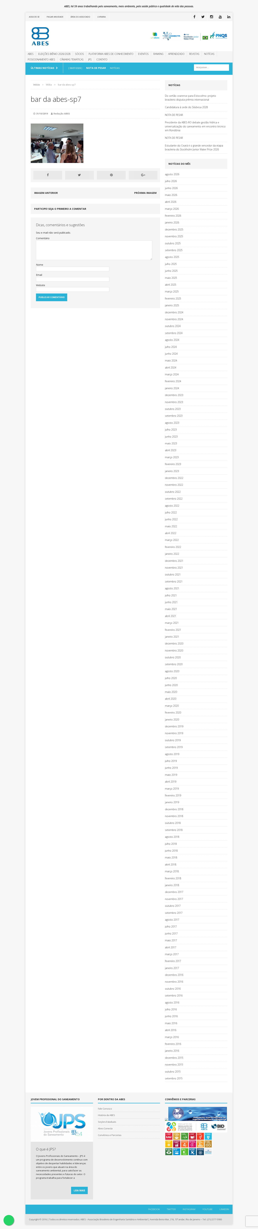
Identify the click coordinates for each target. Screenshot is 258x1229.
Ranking (158, 54)
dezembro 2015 (174, 1057)
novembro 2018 (174, 816)
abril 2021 (170, 616)
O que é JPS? (46, 1149)
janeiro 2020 (172, 719)
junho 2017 (171, 933)
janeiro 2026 (172, 222)
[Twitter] (203, 17)
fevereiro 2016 (173, 1044)
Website (40, 285)
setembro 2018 (174, 830)
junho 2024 (171, 353)
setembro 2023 (174, 415)
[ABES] (58, 36)
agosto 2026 (172, 174)
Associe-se (34, 16)
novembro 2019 (174, 733)
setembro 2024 (174, 333)
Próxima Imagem (145, 192)
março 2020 (172, 705)
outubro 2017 (173, 905)
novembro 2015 (174, 1064)
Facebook (154, 1209)
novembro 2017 (174, 899)
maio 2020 (171, 692)
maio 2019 (171, 774)
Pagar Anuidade (55, 16)
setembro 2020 (174, 664)
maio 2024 (171, 360)
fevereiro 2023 (173, 464)
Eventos (143, 54)
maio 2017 (171, 940)
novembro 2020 (174, 650)
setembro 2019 (174, 747)
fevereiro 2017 (173, 961)
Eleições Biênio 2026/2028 (54, 54)
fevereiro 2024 (173, 381)
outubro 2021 (173, 574)
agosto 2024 (172, 340)
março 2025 (172, 291)
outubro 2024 (173, 326)
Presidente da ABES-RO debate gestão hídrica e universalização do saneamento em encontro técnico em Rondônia (195, 126)
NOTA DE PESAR (174, 115)
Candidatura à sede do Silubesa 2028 (186, 107)
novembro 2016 (174, 981)
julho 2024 (171, 347)
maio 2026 (171, 195)
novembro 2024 (174, 319)
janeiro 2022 (172, 553)
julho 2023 (171, 429)
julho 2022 (171, 512)
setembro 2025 (174, 250)
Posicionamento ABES (41, 59)
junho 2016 (171, 1016)
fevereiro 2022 (173, 547)
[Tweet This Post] (79, 175)
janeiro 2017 (172, 968)
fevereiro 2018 (173, 878)
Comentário (42, 238)
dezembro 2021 (174, 560)
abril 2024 (170, 367)
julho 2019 (171, 761)
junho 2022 (171, 519)
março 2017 (172, 954)
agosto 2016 (172, 1002)
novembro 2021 (174, 567)
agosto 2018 (172, 836)
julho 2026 (171, 181)
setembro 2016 (174, 995)
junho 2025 (171, 270)
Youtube (207, 1209)
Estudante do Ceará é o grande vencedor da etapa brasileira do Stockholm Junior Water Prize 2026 (194, 147)
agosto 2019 (172, 754)
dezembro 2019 (174, 726)
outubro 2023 (173, 409)
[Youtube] (220, 17)
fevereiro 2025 (173, 298)
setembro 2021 (174, 581)
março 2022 (172, 540)
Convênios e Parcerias (109, 1135)
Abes (31, 54)
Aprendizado (176, 54)
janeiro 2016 (172, 1050)
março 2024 (172, 374)
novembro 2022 (174, 484)
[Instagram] (211, 17)
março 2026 (172, 208)
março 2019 (172, 788)
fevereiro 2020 (173, 712)
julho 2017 (171, 926)
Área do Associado (80, 16)
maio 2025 (171, 277)
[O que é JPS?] (62, 1139)
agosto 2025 (172, 257)
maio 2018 (171, 857)
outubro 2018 (173, 823)
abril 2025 (170, 284)
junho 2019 (171, 767)
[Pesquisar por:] (211, 67)
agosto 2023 (172, 422)
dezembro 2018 (174, 809)
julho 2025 (171, 264)
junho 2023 (171, 436)
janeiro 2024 (172, 388)
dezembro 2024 (174, 312)
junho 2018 (171, 850)
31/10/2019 (42, 113)
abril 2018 (170, 864)
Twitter (171, 1209)
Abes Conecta (105, 1128)
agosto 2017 (172, 919)
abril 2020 (170, 698)
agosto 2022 (172, 505)
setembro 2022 (174, 498)
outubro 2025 (173, 243)
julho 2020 (171, 678)
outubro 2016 (173, 988)
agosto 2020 (172, 671)
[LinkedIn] (229, 17)
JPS (90, 59)
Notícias (209, 54)
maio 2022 (171, 526)
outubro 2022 (173, 491)
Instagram (189, 1209)
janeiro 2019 (172, 802)
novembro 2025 (174, 236)
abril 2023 (170, 450)
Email (39, 274)
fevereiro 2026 (173, 215)
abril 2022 (170, 533)
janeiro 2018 (172, 885)
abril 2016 (170, 1030)
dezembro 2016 (174, 975)
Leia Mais (79, 1190)
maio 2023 (171, 443)
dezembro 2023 (174, 395)
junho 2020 (171, 685)
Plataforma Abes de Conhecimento (111, 54)
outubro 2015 (173, 1071)
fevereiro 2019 (173, 795)
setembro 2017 (174, 912)
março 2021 (172, 622)
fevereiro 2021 (173, 629)
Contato (101, 59)
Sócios (79, 54)
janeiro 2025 (172, 305)
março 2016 (172, 1037)
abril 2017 (170, 947)
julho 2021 (171, 595)
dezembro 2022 (174, 478)
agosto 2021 (172, 588)
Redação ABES (62, 113)
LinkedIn (224, 1209)
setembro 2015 (174, 1078)
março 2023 (172, 457)
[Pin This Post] (111, 175)
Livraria (101, 16)
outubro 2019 (173, 740)
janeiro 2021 (172, 636)
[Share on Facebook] (47, 175)
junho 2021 (171, 602)
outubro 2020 (173, 657)
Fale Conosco (105, 1108)
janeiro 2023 (172, 471)
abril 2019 (170, 781)
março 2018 (172, 871)
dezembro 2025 (174, 229)
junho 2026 (171, 188)
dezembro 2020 (174, 643)
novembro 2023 (174, 402)
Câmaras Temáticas (72, 59)
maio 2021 (171, 609)
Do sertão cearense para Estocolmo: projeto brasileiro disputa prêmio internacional (190, 97)
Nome (39, 264)
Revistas (194, 54)
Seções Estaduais (107, 1121)
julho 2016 (171, 1009)
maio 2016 (171, 1023)
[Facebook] (194, 17)
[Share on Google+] (143, 175)
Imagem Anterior (46, 192)
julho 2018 (171, 843)
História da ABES (106, 1115)
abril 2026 (170, 201)
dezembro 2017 (174, 892)
